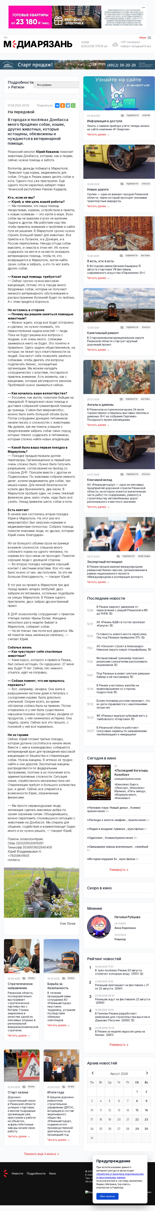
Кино (52, 1173)
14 (127, 1110)
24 (91, 1128)
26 (109, 1128)
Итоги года (55, 1092)
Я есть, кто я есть (100, 261)
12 (109, 1110)
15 (137, 1110)
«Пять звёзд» (136, 791)
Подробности (21, 82)
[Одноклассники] (62, 105)
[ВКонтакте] (57, 105)
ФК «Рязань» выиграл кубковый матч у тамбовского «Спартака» (122, 717)
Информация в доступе (104, 121)
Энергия (146, 115)
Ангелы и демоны (100, 405)
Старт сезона (18, 1092)
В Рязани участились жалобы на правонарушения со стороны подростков (118, 689)
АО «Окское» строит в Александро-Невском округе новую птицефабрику (122, 648)
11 (101, 1110)
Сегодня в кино (101, 758)
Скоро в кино (99, 888)
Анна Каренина (125, 927)
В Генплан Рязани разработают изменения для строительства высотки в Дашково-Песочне (122, 1017)
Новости (17, 1173)
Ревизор (120, 939)
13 (119, 1110)
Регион (17, 87)
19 (109, 1119)
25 (100, 1128)
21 (127, 1119)
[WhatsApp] (73, 105)
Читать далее (17, 1035)
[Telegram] (68, 105)
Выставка (145, 256)
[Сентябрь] (146, 1073)
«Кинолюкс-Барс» (126, 784)
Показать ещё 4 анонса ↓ (41, 1154)
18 (100, 1119)
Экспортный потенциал (104, 562)
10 (92, 1110)
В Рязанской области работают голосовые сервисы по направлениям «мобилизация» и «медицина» (122, 731)
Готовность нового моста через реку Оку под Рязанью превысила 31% (122, 635)
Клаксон (146, 184)
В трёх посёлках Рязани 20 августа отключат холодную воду (118, 972)
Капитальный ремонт (103, 333)
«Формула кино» (125, 794)
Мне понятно (107, 1196)
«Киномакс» (122, 798)
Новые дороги (97, 189)
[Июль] (92, 1073)
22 (137, 1119)
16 (146, 1110)
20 (119, 1119)
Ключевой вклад (99, 480)
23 (146, 1119)
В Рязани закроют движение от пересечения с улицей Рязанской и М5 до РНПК (122, 610)
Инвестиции (144, 556)
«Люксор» (121, 787)
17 (92, 1119)
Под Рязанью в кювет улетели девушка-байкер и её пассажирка (123, 675)
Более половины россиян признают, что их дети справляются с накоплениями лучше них (123, 704)
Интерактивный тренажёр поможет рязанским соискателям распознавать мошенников (122, 661)
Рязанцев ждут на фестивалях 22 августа (122, 999)
